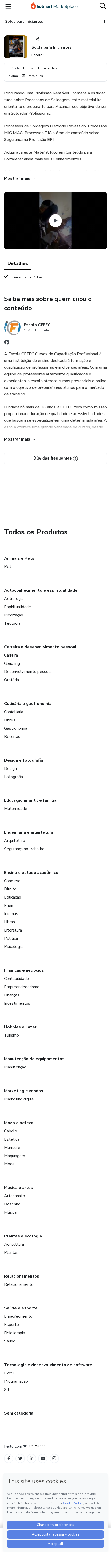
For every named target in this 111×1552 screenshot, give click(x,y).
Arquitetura (14, 840)
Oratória (11, 680)
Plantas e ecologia (23, 1236)
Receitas (12, 736)
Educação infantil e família (30, 800)
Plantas (11, 1252)
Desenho (12, 1204)
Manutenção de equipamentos (34, 1059)
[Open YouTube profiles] (43, 1458)
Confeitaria (13, 712)
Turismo (11, 1035)
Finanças (11, 995)
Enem (9, 905)
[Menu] (8, 6)
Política (11, 938)
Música (10, 1212)
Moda (9, 1164)
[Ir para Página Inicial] (54, 6)
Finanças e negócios (24, 970)
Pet (7, 567)
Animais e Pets (19, 558)
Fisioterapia (14, 1333)
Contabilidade (16, 978)
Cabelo (10, 1131)
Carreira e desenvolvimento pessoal (40, 647)
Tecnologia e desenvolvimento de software (48, 1365)
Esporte (11, 1324)
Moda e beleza (18, 1123)
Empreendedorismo (21, 987)
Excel (9, 1373)
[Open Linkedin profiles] (31, 1458)
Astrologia (13, 598)
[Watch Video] (55, 220)
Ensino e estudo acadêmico (31, 872)
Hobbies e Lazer (20, 1027)
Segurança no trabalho (24, 849)
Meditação (13, 615)
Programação (16, 1381)
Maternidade (15, 809)
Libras (9, 922)
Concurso (12, 881)
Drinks (9, 720)
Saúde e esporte (21, 1308)
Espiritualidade (17, 607)
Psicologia (13, 947)
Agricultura (14, 1244)
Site (8, 1389)
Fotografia (13, 777)
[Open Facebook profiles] (8, 1458)
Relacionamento (19, 1284)
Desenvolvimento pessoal (28, 672)
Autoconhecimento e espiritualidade (40, 590)
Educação (12, 897)
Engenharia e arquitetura (28, 832)
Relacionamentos (21, 1276)
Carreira (11, 655)
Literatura (13, 930)
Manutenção (15, 1067)
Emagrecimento (18, 1316)
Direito (10, 889)
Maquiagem (14, 1156)
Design (10, 768)
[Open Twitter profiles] (20, 1458)
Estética (11, 1139)
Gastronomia (15, 728)
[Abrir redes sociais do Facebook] (6, 343)
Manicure (12, 1147)
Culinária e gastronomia (27, 703)
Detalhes (17, 263)
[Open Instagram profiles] (54, 1458)
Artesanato (14, 1196)
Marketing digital (19, 1099)
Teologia (12, 623)
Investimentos (17, 1003)
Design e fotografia (23, 760)
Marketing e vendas (23, 1091)
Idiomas (11, 914)
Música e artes (18, 1188)
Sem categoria (18, 1413)
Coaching (12, 663)
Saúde (9, 1341)
